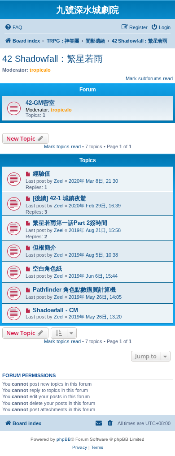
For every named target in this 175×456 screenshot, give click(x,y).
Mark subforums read (149, 78)
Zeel (58, 181)
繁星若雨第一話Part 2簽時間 (70, 222)
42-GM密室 (40, 102)
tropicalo (40, 70)
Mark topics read (62, 146)
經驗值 (41, 173)
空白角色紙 (47, 268)
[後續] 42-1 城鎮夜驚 (59, 198)
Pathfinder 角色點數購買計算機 (74, 289)
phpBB (64, 439)
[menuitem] (13, 27)
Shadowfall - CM (55, 310)
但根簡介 (44, 247)
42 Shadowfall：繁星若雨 (52, 59)
